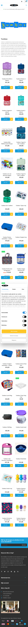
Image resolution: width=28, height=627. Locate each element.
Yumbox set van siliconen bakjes (7, 174)
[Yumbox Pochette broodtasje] (7, 507)
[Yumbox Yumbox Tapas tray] (21, 195)
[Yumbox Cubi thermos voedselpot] (7, 448)
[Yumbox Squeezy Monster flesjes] (21, 507)
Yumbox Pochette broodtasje (7, 519)
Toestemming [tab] (5, 289)
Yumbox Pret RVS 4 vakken (7, 79)
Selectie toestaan (14, 335)
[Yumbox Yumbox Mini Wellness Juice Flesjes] (7, 131)
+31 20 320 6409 (6, 595)
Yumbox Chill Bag (7, 427)
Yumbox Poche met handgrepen (7, 269)
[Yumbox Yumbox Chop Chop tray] (21, 385)
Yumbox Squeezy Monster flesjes (21, 519)
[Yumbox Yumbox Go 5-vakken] (7, 195)
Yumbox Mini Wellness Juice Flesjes (7, 143)
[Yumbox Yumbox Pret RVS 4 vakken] (7, 68)
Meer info (5, 87)
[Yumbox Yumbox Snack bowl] (21, 416)
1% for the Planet (14, 9)
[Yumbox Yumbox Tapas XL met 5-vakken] (21, 163)
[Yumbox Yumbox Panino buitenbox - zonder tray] (7, 226)
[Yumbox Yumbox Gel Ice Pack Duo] (21, 353)
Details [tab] (14, 289)
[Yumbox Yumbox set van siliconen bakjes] (7, 163)
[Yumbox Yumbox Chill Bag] (7, 416)
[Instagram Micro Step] (8, 571)
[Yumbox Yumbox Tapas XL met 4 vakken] (21, 131)
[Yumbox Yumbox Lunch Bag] (7, 385)
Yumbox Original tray (21, 237)
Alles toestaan (14, 331)
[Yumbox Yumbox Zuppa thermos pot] (21, 258)
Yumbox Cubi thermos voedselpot (7, 459)
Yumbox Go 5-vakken (7, 205)
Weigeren (14, 340)
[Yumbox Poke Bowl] (21, 448)
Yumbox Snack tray (7, 488)
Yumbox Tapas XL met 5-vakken (21, 174)
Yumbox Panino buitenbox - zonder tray (7, 238)
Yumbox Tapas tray (21, 205)
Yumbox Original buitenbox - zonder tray (7, 364)
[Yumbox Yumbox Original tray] (21, 226)
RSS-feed (15, 618)
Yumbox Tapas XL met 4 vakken (21, 143)
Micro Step (10, 618)
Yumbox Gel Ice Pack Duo (21, 364)
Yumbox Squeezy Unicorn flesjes (21, 489)
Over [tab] (23, 289)
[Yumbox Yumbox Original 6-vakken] (7, 100)
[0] (26, 1)
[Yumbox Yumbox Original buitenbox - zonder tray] (7, 353)
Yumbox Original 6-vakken (7, 111)
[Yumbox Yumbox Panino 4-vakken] (21, 68)
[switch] (24, 317)
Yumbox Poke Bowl (21, 459)
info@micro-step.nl (7, 597)
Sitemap (19, 618)
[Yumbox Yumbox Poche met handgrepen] (7, 258)
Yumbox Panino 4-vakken (21, 79)
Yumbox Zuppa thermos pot (21, 269)
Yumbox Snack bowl (21, 427)
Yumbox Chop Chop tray (21, 396)
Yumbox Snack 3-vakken (21, 111)
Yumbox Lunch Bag (7, 395)
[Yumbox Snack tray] (7, 478)
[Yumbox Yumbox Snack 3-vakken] (21, 100)
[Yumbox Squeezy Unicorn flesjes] (21, 478)
